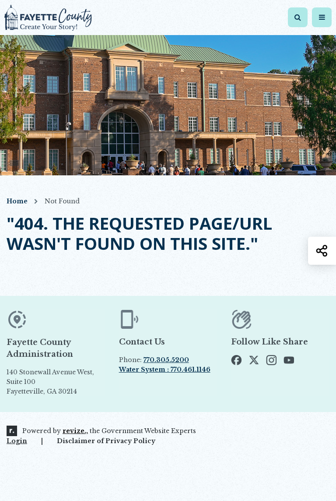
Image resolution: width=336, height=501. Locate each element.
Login (17, 441)
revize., (75, 431)
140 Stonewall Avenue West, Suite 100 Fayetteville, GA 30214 (50, 382)
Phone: (154, 360)
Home (17, 201)
